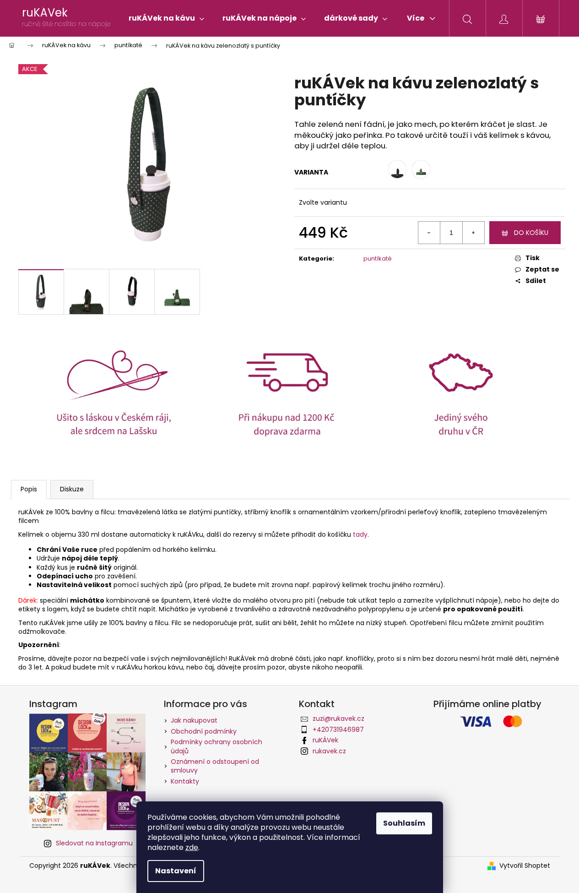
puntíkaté (377, 258)
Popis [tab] (29, 489)
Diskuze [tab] (72, 489)
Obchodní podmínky (204, 731)
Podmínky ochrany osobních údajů (216, 746)
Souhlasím (404, 823)
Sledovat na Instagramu (94, 843)
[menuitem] (166, 18)
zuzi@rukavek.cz (338, 718)
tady (360, 534)
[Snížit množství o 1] (429, 233)
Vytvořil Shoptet (524, 865)
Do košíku (531, 232)
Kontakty (185, 781)
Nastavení (175, 871)
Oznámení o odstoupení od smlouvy (215, 766)
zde (191, 847)
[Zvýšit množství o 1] (473, 233)
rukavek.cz (329, 751)
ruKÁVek (325, 740)
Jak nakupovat (194, 720)
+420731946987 (338, 729)
